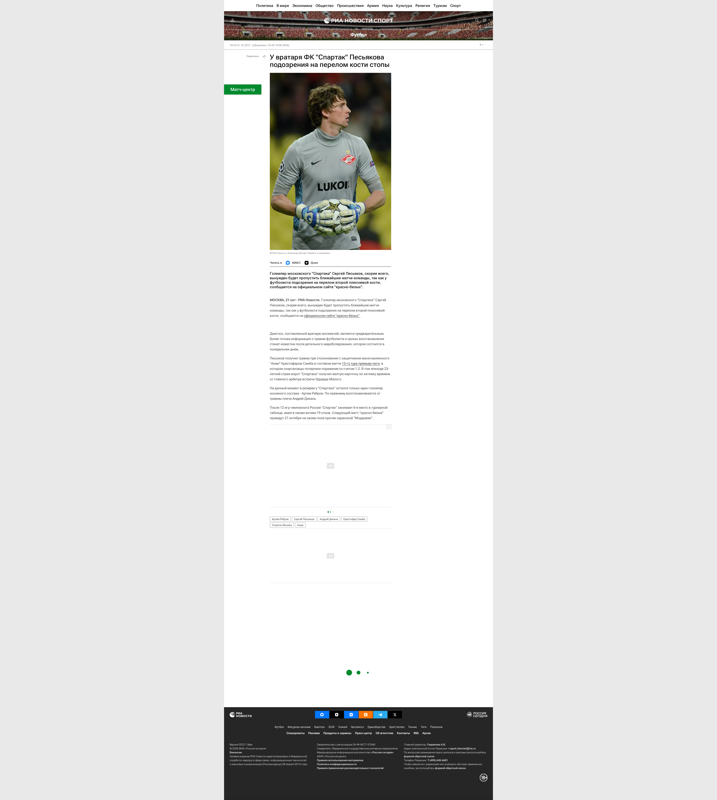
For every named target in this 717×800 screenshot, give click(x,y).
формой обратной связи (419, 756)
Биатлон (319, 727)
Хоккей (342, 727)
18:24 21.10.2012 (240, 45)
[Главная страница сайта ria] (346, 20)
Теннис (412, 727)
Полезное (436, 727)
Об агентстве (384, 733)
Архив (426, 733)
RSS (416, 733)
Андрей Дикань (329, 519)
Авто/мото (357, 727)
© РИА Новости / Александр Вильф (288, 253)
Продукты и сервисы (337, 733)
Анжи (300, 525)
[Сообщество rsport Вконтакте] (351, 714)
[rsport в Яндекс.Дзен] (337, 714)
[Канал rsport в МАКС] (322, 714)
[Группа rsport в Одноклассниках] (366, 714)
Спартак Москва (282, 525)
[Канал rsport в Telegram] (380, 714)
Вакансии (236, 752)
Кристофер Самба (354, 519)
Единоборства (376, 727)
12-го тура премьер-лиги (361, 363)
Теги (423, 727)
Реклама (314, 733)
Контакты (403, 733)
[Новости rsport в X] (395, 714)
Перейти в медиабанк (319, 253)
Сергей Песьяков (304, 519)
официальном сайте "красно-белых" (332, 316)
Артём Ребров (280, 519)
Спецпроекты (295, 733)
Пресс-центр (363, 733)
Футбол (279, 727)
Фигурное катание (299, 727)
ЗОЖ (331, 727)
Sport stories (396, 727)
